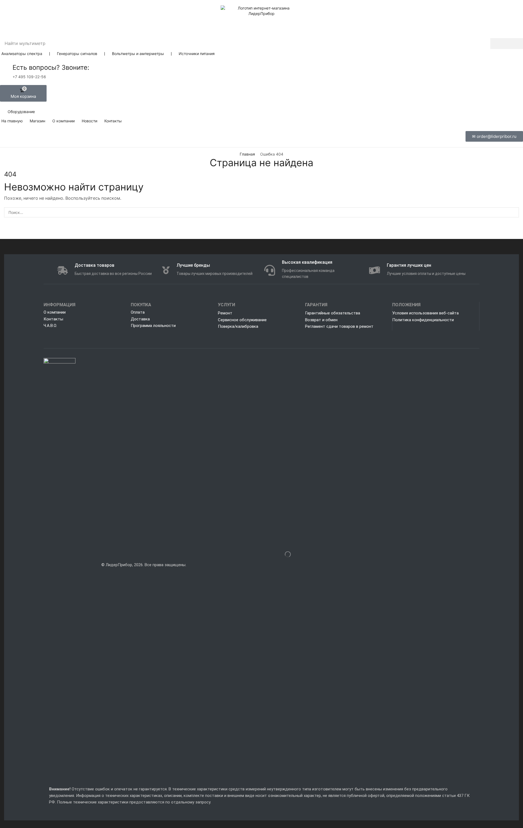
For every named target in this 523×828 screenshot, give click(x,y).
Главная (247, 154)
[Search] (506, 43)
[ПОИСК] (514, 212)
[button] (23, 93)
